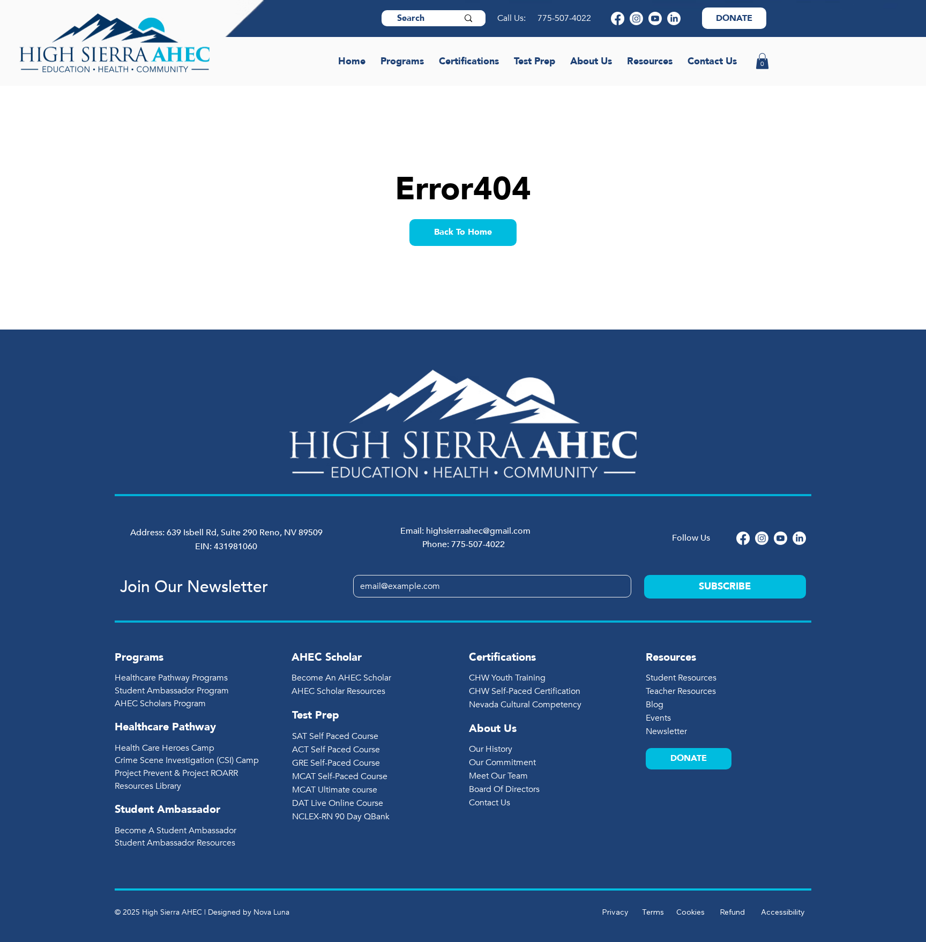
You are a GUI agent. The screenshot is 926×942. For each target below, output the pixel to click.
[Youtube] (655, 18)
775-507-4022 (565, 18)
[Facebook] (617, 18)
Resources (671, 657)
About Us (493, 728)
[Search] (468, 18)
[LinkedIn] (674, 18)
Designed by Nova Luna (248, 912)
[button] (762, 61)
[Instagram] (636, 18)
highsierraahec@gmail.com (478, 531)
